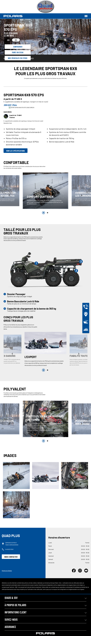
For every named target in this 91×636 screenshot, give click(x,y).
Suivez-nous (11, 619)
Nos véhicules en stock (17, 58)
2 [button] (47, 212)
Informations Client (16, 612)
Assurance (10, 627)
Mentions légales (7, 570)
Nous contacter (10, 556)
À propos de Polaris (15, 605)
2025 (8, 40)
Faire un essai (17, 52)
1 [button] (43, 212)
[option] (45, 191)
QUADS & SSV (11, 597)
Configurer (17, 46)
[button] (9, 195)
